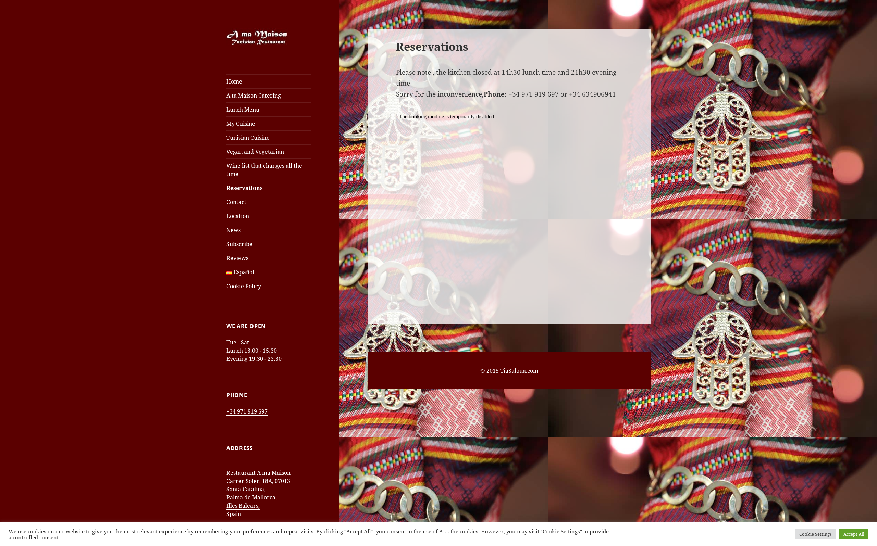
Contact (236, 202)
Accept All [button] (853, 534)
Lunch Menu (242, 109)
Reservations (244, 188)
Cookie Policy (243, 286)
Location (237, 216)
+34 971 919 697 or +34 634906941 (562, 94)
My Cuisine (240, 123)
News (233, 230)
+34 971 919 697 (247, 411)
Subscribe (239, 244)
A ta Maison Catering (253, 95)
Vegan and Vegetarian (255, 151)
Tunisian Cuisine (248, 137)
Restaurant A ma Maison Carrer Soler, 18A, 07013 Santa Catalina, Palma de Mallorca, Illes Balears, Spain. (258, 493)
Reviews (237, 258)
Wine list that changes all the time (264, 170)
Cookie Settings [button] (815, 534)
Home (234, 81)
